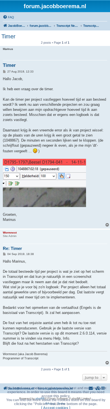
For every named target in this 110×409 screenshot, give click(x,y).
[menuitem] (8, 17)
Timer (8, 36)
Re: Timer (12, 248)
